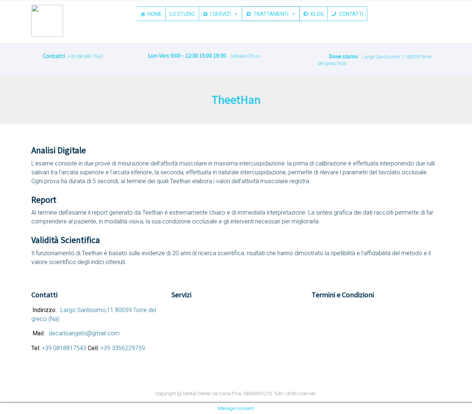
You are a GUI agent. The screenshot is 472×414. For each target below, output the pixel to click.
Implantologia (193, 335)
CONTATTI (351, 14)
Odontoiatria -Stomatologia (210, 310)
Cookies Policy (335, 310)
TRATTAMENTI (270, 14)
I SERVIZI (220, 14)
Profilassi (188, 351)
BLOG (317, 14)
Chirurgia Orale (194, 327)
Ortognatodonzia (197, 343)
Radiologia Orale (196, 360)
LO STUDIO (182, 14)
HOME (155, 14)
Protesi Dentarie (196, 318)
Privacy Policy (333, 318)
